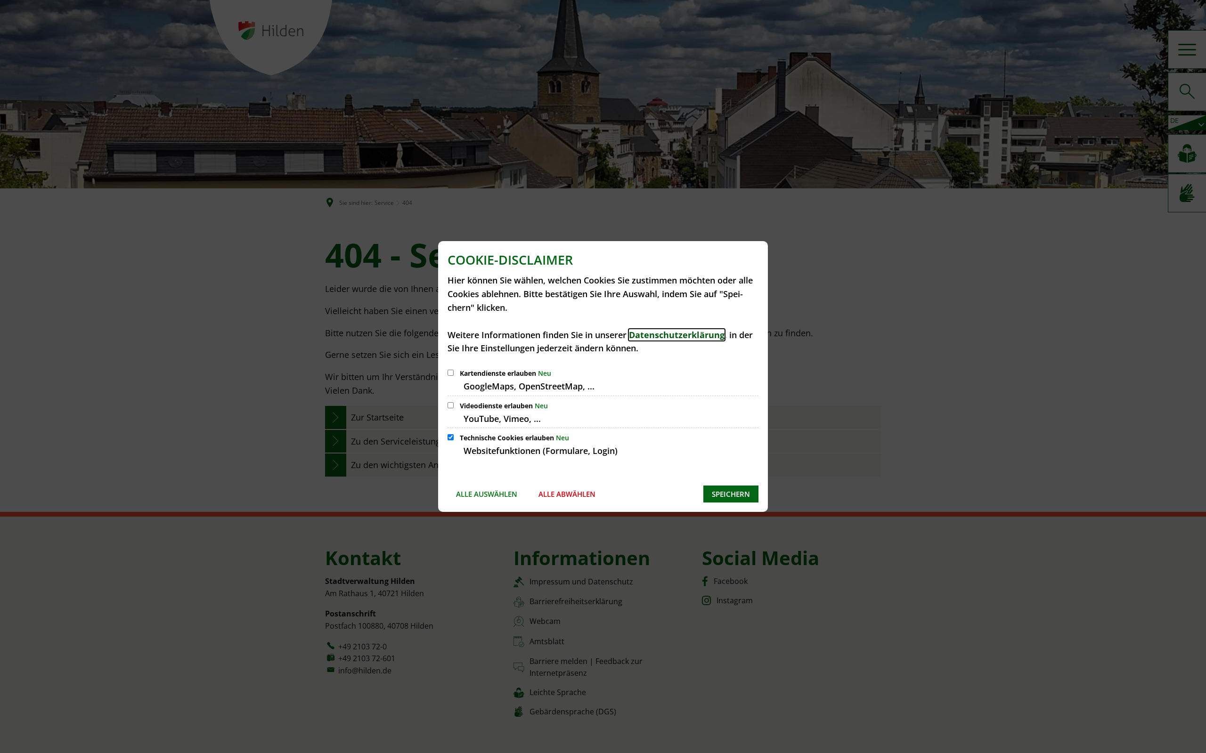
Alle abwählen (566, 494)
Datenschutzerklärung (677, 334)
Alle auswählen (486, 494)
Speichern (731, 494)
